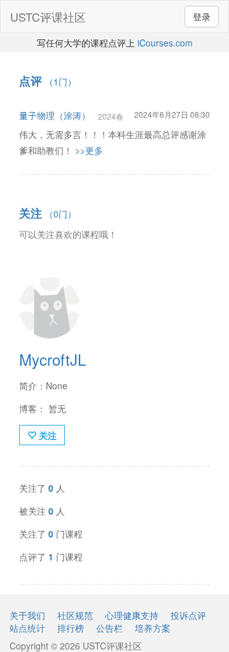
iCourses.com (165, 42)
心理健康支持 (131, 615)
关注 (46, 435)
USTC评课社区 (48, 16)
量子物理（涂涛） (54, 115)
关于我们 (27, 615)
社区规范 (75, 615)
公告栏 (109, 627)
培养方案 (152, 627)
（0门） (47, 213)
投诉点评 (188, 615)
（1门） (47, 81)
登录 (202, 16)
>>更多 (89, 150)
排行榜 (70, 627)
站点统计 (27, 627)
